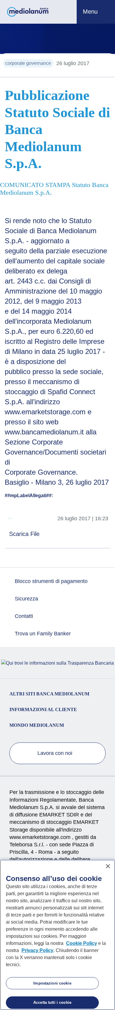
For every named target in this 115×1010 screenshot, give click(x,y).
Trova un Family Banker (42, 634)
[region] (57, 935)
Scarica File (25, 534)
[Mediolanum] (27, 12)
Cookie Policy (81, 943)
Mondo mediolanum (36, 725)
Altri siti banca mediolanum (49, 693)
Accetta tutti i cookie (52, 1002)
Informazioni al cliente (43, 709)
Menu (91, 11)
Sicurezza (25, 599)
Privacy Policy (37, 950)
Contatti (23, 616)
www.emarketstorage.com (40, 837)
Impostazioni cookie (52, 983)
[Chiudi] (107, 866)
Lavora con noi (55, 753)
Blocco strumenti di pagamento (50, 581)
